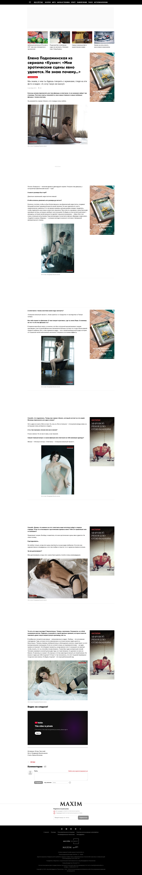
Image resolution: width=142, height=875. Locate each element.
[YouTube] (75, 828)
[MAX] (61, 828)
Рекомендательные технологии (66, 834)
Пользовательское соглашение (66, 832)
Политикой (59, 813)
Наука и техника (63, 2)
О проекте (46, 832)
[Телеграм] (71, 828)
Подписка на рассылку (61, 809)
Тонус (90, 2)
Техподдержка (80, 834)
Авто (54, 2)
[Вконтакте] (66, 828)
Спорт (73, 2)
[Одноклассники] (80, 828)
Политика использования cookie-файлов (87, 832)
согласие (60, 811)
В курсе (48, 2)
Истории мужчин (101, 2)
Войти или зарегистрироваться (78, 771)
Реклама (53, 832)
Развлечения (82, 2)
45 (40, 88)
